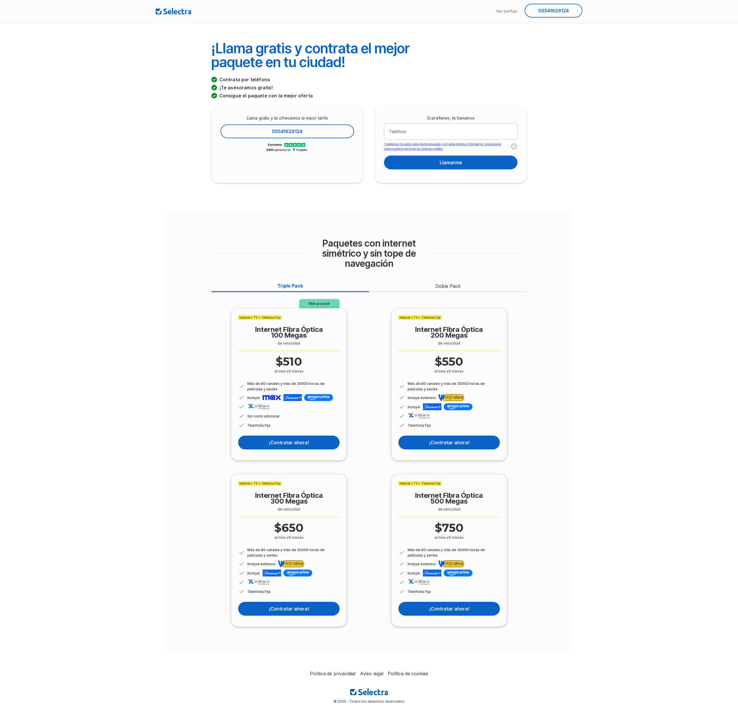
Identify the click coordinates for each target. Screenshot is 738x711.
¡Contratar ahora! (289, 442)
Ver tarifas (506, 11)
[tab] (290, 286)
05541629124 (553, 11)
